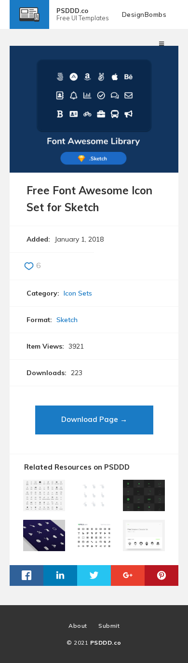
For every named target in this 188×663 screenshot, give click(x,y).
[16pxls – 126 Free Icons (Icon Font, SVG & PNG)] (94, 547)
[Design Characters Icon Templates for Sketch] (144, 547)
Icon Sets (78, 293)
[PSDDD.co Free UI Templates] (29, 22)
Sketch (67, 319)
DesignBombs (144, 14)
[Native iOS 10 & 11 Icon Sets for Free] (44, 507)
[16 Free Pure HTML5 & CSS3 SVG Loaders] (144, 507)
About (77, 625)
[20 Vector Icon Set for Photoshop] (44, 547)
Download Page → (94, 419)
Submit (109, 625)
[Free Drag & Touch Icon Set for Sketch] (94, 507)
